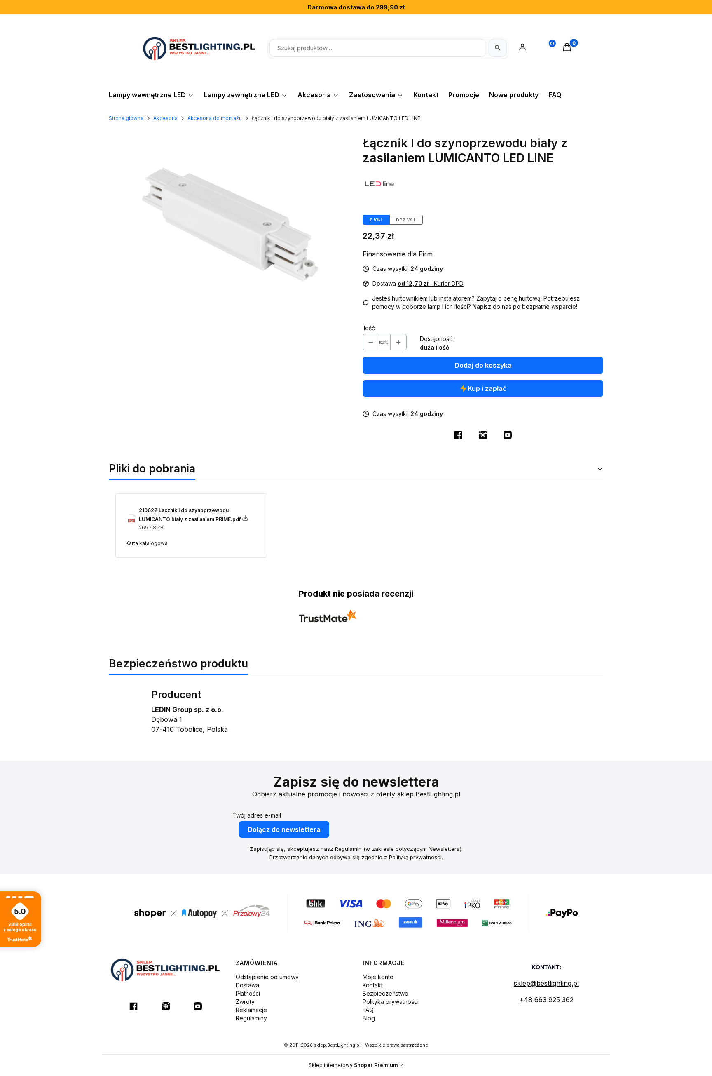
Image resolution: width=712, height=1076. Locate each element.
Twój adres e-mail (256, 815)
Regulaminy (251, 1018)
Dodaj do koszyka (483, 365)
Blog (369, 1018)
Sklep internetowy (353, 1065)
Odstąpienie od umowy (267, 976)
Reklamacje (251, 1009)
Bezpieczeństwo (385, 993)
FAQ (368, 1009)
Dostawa (247, 985)
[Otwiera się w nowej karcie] (458, 435)
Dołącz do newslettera (284, 829)
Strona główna (126, 118)
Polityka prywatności (391, 1001)
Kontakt (373, 985)
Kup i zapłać (487, 388)
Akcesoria (165, 118)
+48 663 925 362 (546, 1000)
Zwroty (245, 1001)
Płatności (248, 993)
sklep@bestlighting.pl (546, 983)
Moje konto (378, 976)
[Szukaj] (498, 48)
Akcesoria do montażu (214, 118)
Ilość (369, 327)
